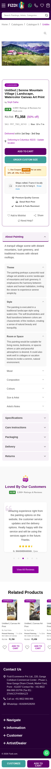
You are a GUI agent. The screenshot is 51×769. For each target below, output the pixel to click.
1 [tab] (14, 558)
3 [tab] (23, 558)
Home (5, 24)
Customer (14, 735)
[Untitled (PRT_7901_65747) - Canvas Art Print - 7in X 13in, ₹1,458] (34, 610)
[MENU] (3, 5)
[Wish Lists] (42, 5)
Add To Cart (15, 647)
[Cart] (48, 5)
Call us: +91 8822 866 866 (20, 699)
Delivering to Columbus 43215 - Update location (26, 141)
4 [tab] (27, 558)
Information (16, 728)
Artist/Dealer (16, 743)
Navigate (14, 720)
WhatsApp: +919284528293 (21, 704)
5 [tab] (32, 558)
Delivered (9, 133)
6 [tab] (37, 558)
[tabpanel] (25, 527)
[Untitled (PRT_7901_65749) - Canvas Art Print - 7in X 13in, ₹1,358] (12, 610)
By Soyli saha (6, 630)
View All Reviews (25, 569)
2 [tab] (18, 558)
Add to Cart (25, 151)
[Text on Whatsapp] (30, 5)
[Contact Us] (36, 5)
